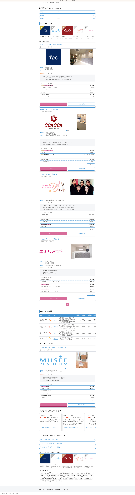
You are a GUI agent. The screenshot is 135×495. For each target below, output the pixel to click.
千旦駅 (78, 473)
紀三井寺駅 (90, 473)
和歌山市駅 (52, 475)
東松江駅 (79, 475)
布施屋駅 (72, 473)
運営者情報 (57, 489)
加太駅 (60, 478)
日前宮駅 (71, 478)
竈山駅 (81, 478)
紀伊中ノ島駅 (53, 473)
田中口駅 (65, 478)
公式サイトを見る (53, 103)
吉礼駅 (47, 480)
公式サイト (56, 320)
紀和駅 (57, 2)
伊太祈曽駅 (53, 480)
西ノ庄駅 (42, 478)
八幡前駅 (90, 475)
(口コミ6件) (50, 73)
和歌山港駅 (73, 475)
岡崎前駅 (42, 480)
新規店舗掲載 (50, 489)
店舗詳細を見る (81, 104)
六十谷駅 (47, 473)
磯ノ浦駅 (54, 478)
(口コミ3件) (50, 267)
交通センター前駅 (88, 478)
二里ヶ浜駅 (48, 478)
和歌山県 (46, 2)
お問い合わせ (42, 489)
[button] (66, 130)
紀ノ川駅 (67, 475)
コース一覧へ (91, 164)
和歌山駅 (60, 473)
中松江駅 (85, 475)
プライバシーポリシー (66, 489)
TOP (42, 2)
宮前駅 (42, 475)
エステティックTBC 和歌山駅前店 (43, 320)
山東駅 (59, 480)
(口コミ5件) (50, 202)
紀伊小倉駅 (66, 473)
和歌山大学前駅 (60, 475)
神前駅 (76, 478)
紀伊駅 (42, 473)
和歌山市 (52, 2)
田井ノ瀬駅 (83, 473)
